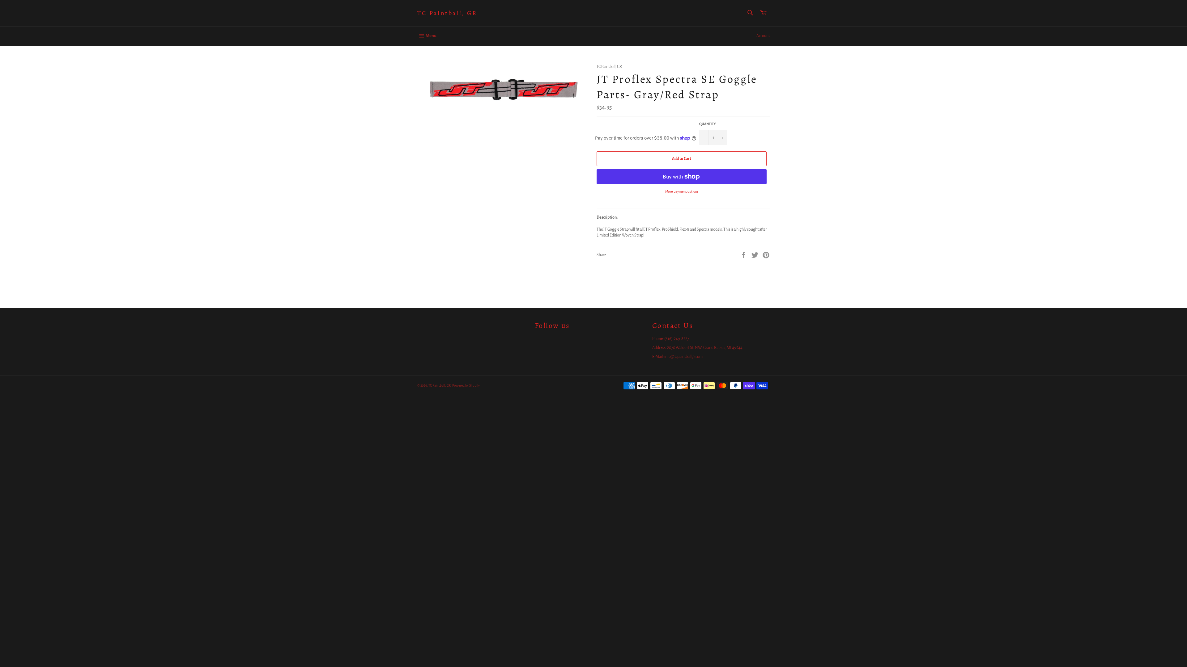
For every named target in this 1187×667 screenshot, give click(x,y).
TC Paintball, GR (447, 13)
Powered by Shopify (466, 385)
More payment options (681, 191)
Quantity (707, 124)
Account (763, 36)
